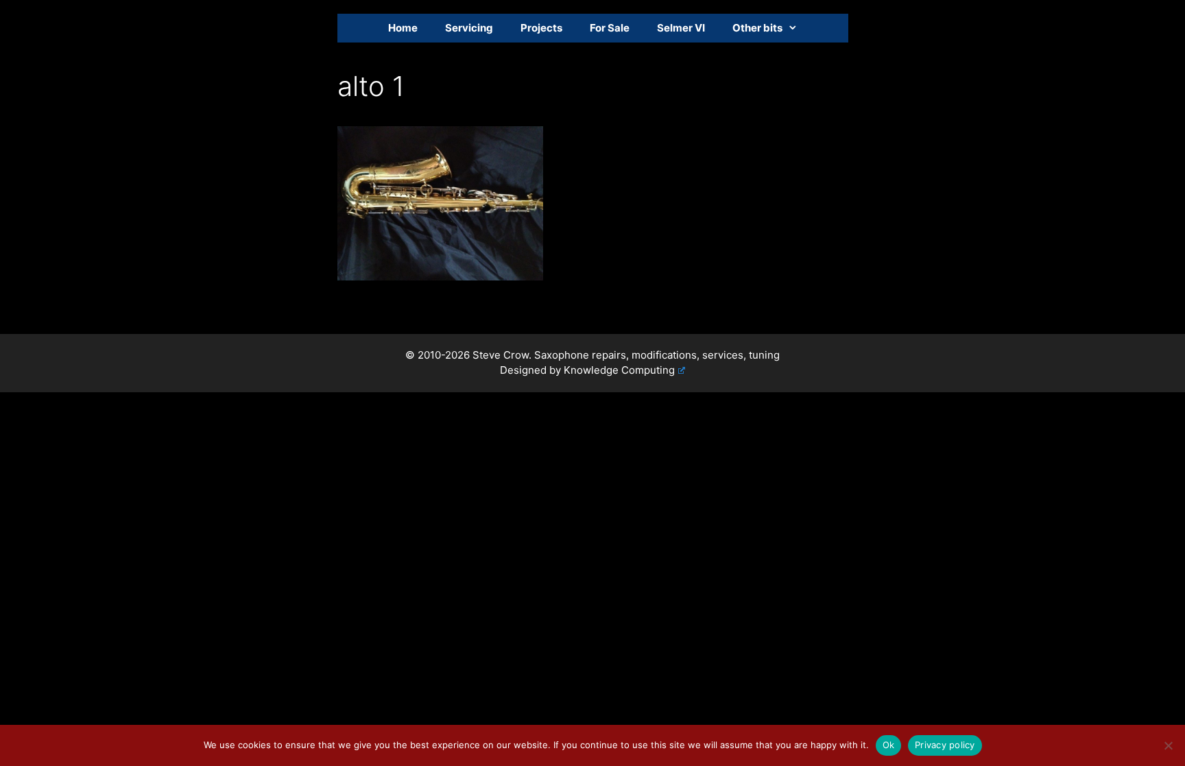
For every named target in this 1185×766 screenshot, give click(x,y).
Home (403, 27)
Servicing (469, 27)
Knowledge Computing (619, 369)
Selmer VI (681, 27)
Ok (889, 744)
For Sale (610, 27)
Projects (541, 27)
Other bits (757, 27)
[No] (1168, 745)
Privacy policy (945, 744)
